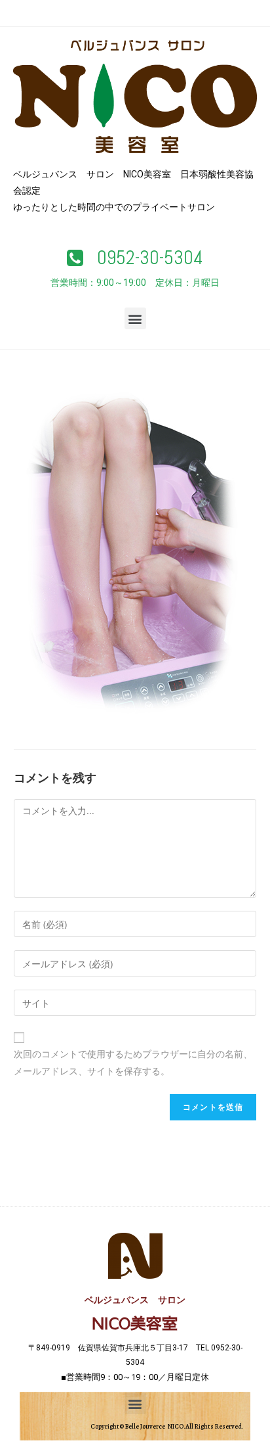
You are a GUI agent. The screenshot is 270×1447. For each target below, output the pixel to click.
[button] (135, 258)
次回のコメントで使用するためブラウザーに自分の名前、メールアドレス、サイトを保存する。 (133, 1061)
